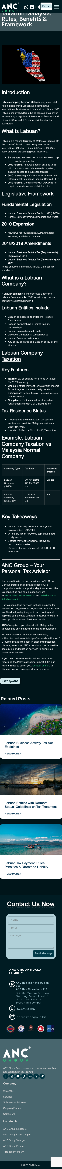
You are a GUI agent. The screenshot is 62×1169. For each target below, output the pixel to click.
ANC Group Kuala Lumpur (17, 1134)
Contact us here (41, 665)
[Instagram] (12, 1076)
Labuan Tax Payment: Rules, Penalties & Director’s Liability (26, 865)
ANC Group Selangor (14, 1140)
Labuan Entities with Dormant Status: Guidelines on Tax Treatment (31, 805)
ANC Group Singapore (15, 1128)
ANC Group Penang (13, 1146)
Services (7, 1096)
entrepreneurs (27, 595)
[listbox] (46, 6)
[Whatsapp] (36, 1076)
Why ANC (8, 1091)
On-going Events (12, 1108)
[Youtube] (18, 1076)
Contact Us (9, 1114)
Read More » (13, 753)
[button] (56, 7)
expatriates (11, 595)
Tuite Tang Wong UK (13, 1151)
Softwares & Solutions (14, 1102)
